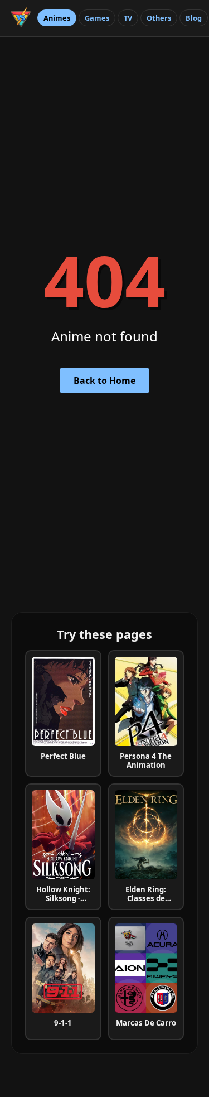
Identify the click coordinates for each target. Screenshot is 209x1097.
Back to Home (104, 380)
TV (128, 18)
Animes (56, 18)
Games (97, 18)
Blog (194, 18)
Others (159, 18)
